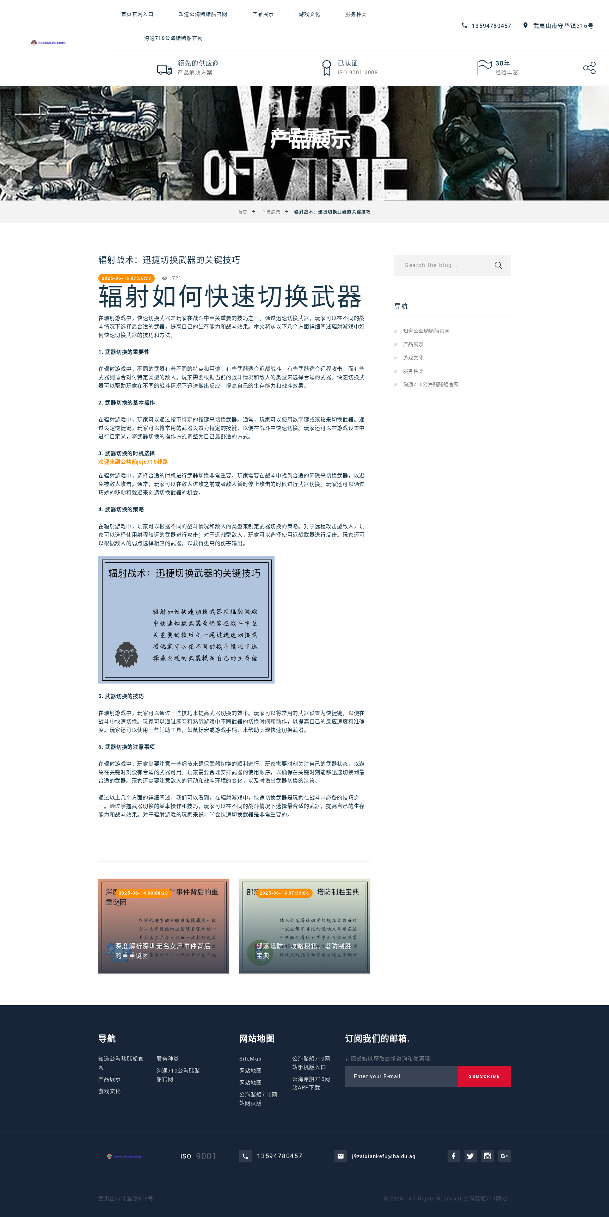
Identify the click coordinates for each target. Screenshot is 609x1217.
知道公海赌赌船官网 (203, 14)
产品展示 (263, 14)
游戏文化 (310, 14)
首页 (243, 212)
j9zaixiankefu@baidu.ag (384, 1156)
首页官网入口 (137, 14)
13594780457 (491, 26)
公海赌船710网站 (485, 1199)
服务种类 (356, 14)
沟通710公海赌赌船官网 (173, 38)
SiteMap (250, 1059)
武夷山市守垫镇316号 (563, 26)
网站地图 (250, 1071)
